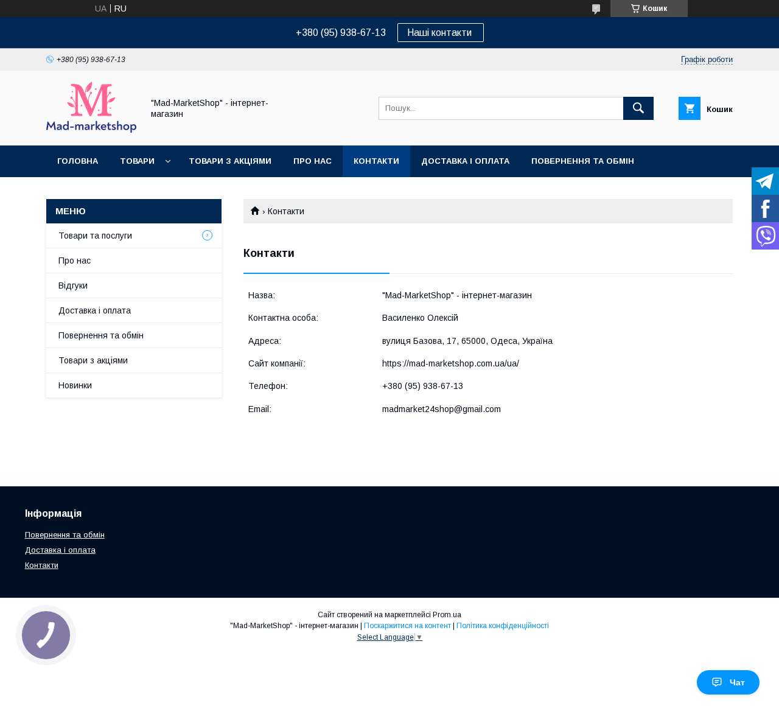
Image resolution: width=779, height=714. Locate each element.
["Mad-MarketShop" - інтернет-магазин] (91, 130)
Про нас (312, 161)
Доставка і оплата (465, 161)
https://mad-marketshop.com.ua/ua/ (450, 363)
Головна (77, 161)
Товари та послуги (95, 235)
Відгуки (73, 285)
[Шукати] (638, 108)
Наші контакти (440, 32)
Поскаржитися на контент (407, 625)
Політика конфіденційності (502, 625)
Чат (737, 682)
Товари (137, 161)
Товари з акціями (230, 161)
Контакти (376, 161)
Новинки (75, 385)
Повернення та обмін (582, 161)
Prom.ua (447, 615)
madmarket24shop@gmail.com (441, 409)
